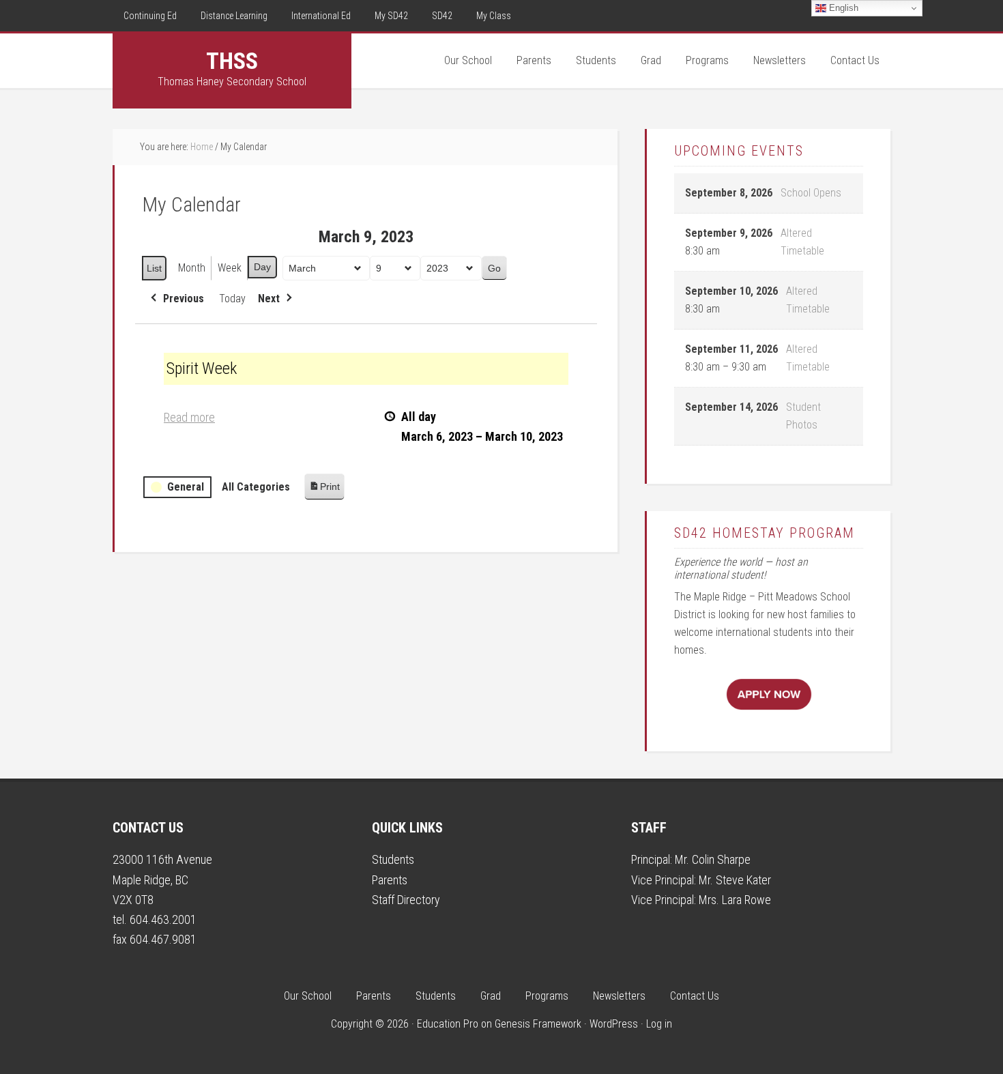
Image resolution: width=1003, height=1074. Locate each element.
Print (324, 490)
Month (191, 267)
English (842, 8)
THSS (232, 60)
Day (262, 266)
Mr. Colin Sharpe (713, 859)
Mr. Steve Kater (735, 880)
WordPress (614, 1023)
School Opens (811, 192)
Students (393, 859)
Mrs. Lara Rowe (735, 899)
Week (230, 267)
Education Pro (447, 1023)
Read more (189, 417)
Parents (389, 880)
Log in (659, 1023)
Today (232, 298)
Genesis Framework (538, 1023)
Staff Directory (406, 899)
